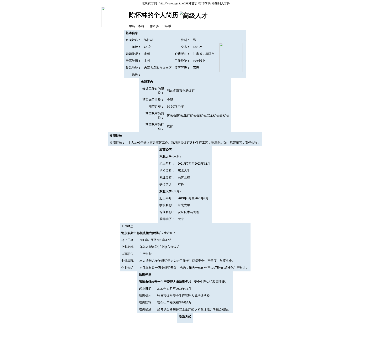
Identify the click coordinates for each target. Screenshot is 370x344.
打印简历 (204, 3)
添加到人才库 (221, 3)
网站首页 (191, 3)
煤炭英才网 (149, 3)
